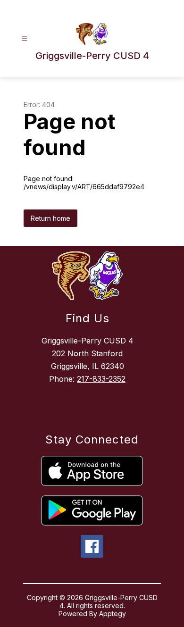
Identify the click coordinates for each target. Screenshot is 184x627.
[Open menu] (24, 38)
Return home (50, 218)
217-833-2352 (101, 379)
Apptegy (112, 614)
